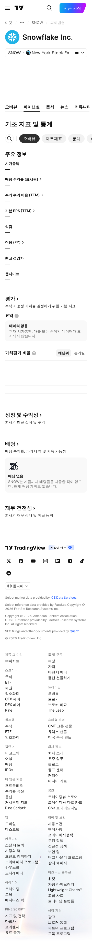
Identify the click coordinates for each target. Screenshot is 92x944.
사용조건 (55, 823)
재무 (18, 508)
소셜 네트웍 (14, 845)
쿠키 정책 (55, 840)
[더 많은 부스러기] (22, 22)
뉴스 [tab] (64, 106)
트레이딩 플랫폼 (61, 901)
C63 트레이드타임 (63, 808)
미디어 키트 (57, 781)
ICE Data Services (63, 597)
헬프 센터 (55, 770)
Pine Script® (15, 808)
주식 (8, 676)
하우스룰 (12, 867)
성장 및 (21, 415)
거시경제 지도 (16, 802)
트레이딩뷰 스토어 (63, 796)
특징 (51, 661)
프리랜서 (12, 927)
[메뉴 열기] (7, 8)
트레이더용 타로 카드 (65, 802)
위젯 (51, 878)
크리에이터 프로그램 (21, 862)
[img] (77, 52)
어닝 (8, 758)
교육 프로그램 (59, 933)
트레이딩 (12, 889)
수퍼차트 (12, 661)
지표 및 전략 (15, 915)
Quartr (74, 631)
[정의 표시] (16, 316)
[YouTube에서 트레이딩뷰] (33, 561)
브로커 (53, 699)
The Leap (56, 710)
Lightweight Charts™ (65, 890)
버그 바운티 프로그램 (65, 857)
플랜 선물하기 (59, 677)
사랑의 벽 (12, 850)
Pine (8, 710)
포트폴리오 (14, 785)
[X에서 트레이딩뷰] (8, 561)
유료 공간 (12, 932)
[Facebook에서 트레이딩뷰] (21, 561)
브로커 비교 (57, 704)
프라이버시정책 (60, 835)
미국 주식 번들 (60, 737)
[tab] (29, 138)
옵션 (8, 796)
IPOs (9, 770)
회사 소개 (55, 753)
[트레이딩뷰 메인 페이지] (19, 8)
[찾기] (49, 8)
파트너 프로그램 (61, 928)
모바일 (10, 823)
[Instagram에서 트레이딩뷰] (45, 561)
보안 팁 (54, 851)
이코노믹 (12, 753)
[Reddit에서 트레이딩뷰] (8, 573)
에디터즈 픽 (14, 900)
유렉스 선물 (57, 731)
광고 (51, 916)
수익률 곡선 (14, 791)
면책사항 (55, 829)
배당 (8, 764)
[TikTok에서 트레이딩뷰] (82, 561)
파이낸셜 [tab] (32, 106)
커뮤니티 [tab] (83, 106)
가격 (51, 666)
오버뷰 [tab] (11, 106)
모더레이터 (14, 873)
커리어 (53, 775)
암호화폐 (12, 693)
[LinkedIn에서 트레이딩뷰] (57, 561)
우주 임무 (55, 758)
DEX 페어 (12, 704)
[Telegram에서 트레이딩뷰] (70, 561)
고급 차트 (55, 895)
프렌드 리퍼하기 (18, 856)
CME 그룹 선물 (60, 726)
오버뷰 (53, 693)
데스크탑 (12, 829)
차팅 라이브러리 (61, 884)
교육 (8, 894)
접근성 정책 (57, 846)
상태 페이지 (57, 863)
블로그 (53, 764)
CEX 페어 (12, 699)
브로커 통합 (57, 922)
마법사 (10, 921)
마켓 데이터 (57, 672)
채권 (8, 688)
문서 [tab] (50, 106)
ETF (8, 682)
